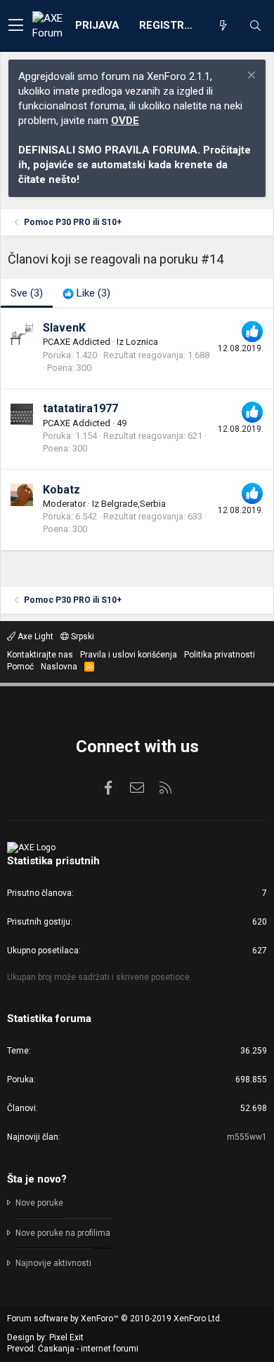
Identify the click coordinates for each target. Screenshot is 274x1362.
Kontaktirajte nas (40, 655)
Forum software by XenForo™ (114, 1318)
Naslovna (59, 667)
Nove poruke (39, 1203)
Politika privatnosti (219, 655)
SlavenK (64, 327)
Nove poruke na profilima (62, 1233)
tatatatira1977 (80, 408)
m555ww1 (247, 1137)
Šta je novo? (37, 1179)
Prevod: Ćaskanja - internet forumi (72, 1349)
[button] (16, 26)
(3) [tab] (27, 293)
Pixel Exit (66, 1337)
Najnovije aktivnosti (53, 1263)
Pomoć (20, 667)
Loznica (142, 341)
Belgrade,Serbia (133, 503)
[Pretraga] (255, 26)
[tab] (86, 293)
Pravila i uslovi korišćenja (128, 655)
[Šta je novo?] (223, 26)
